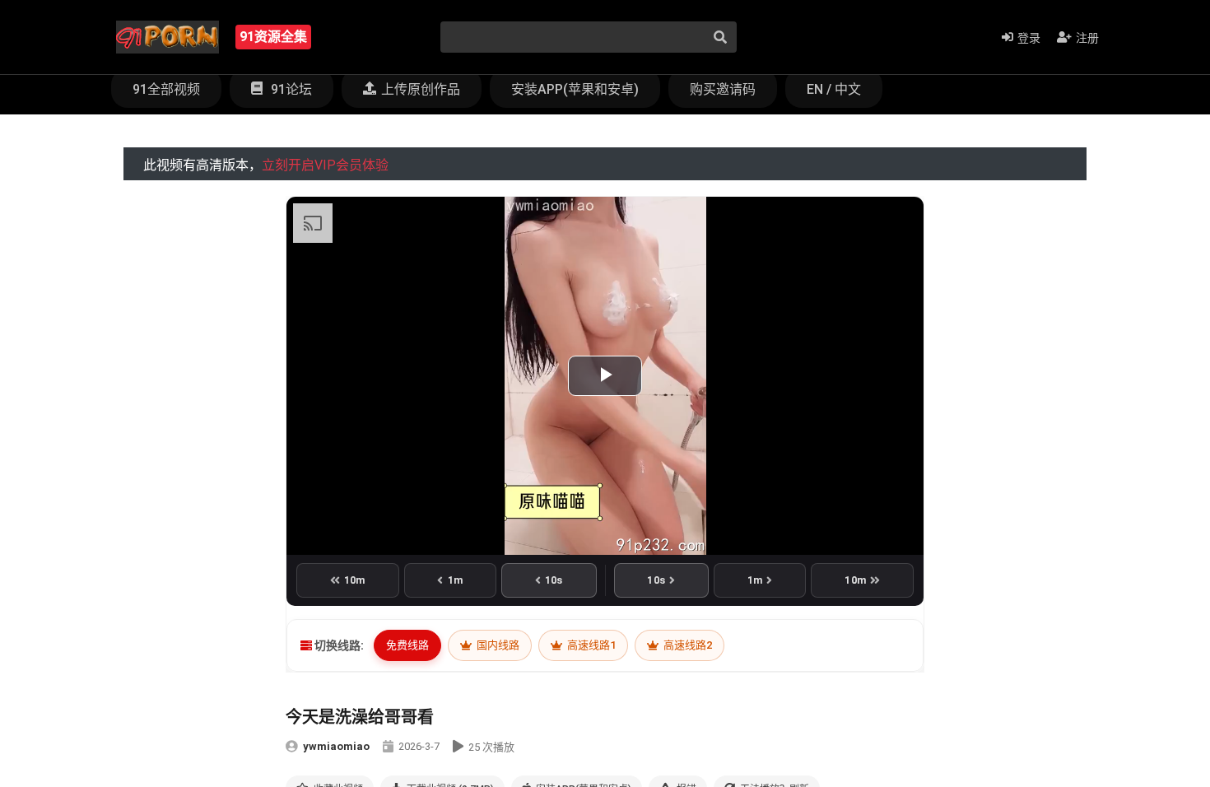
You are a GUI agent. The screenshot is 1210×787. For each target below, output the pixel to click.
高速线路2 (686, 645)
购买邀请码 (723, 89)
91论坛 (290, 89)
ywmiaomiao (336, 746)
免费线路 (407, 645)
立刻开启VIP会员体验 (325, 165)
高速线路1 (590, 645)
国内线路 (496, 645)
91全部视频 (166, 89)
